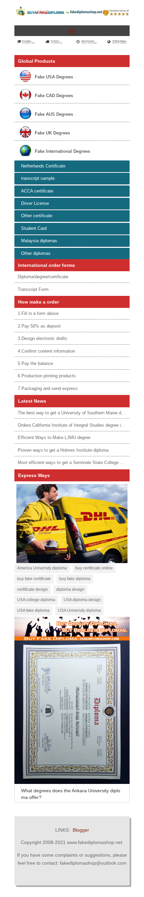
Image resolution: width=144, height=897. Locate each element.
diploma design (70, 589)
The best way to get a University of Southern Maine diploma (76, 412)
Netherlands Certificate (43, 165)
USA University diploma (79, 610)
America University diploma (42, 568)
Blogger (81, 830)
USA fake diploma (33, 610)
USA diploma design (82, 599)
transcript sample (38, 178)
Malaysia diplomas (39, 240)
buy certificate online (94, 568)
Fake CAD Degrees (54, 95)
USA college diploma (36, 599)
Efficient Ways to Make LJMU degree (54, 437)
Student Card (34, 228)
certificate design (32, 589)
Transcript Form (33, 289)
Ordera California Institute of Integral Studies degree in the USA (79, 425)
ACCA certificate (37, 190)
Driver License (35, 203)
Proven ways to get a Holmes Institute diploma (63, 450)
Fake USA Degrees (54, 76)
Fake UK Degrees (52, 132)
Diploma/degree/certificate (43, 276)
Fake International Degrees (62, 151)
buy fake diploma (74, 578)
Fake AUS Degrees (54, 114)
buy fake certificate (34, 578)
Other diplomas (36, 253)
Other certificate (36, 215)
